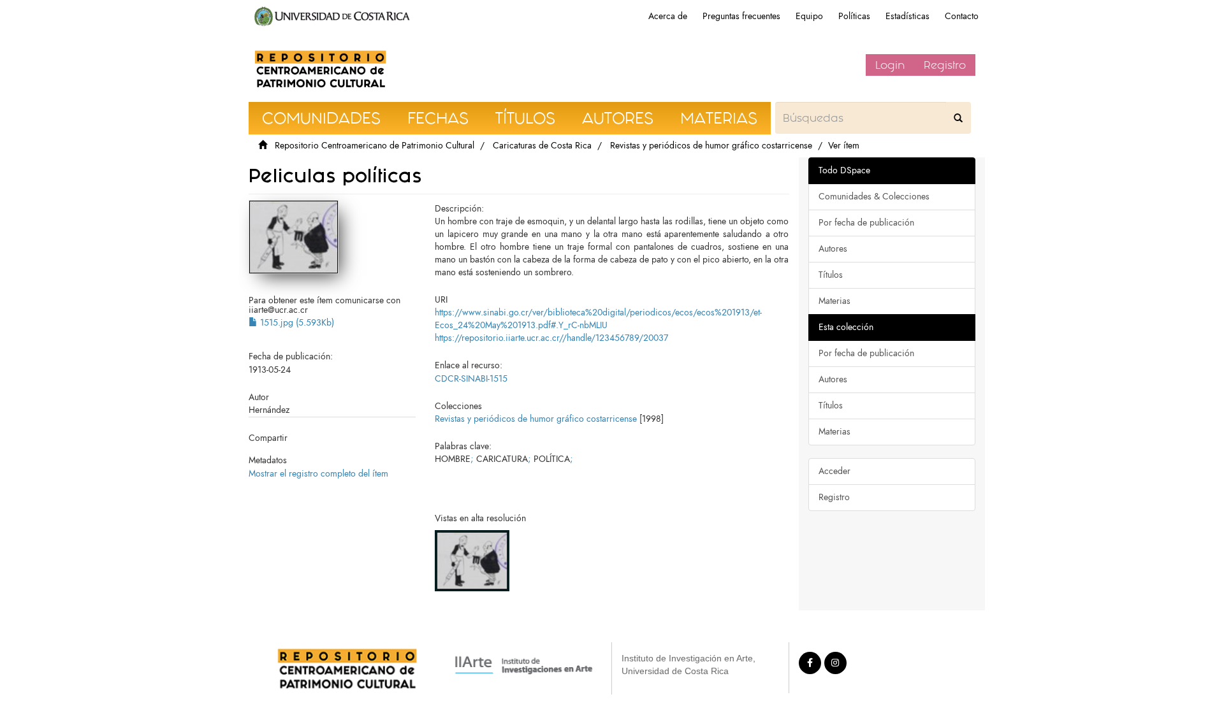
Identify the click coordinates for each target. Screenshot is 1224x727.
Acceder (834, 471)
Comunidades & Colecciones (874, 197)
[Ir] (958, 118)
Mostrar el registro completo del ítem (318, 474)
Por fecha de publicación (866, 223)
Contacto (962, 16)
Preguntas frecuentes (741, 16)
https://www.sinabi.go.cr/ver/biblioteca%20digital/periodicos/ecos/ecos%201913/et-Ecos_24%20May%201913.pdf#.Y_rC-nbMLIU (598, 318)
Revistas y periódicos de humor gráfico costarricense (711, 146)
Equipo (809, 16)
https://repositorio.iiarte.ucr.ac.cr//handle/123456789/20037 (551, 338)
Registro (945, 65)
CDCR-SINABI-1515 (471, 379)
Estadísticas (907, 16)
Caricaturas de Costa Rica (542, 146)
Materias (834, 301)
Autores (833, 249)
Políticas (854, 16)
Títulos (831, 275)
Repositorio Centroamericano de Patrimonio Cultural (374, 146)
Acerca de (667, 16)
